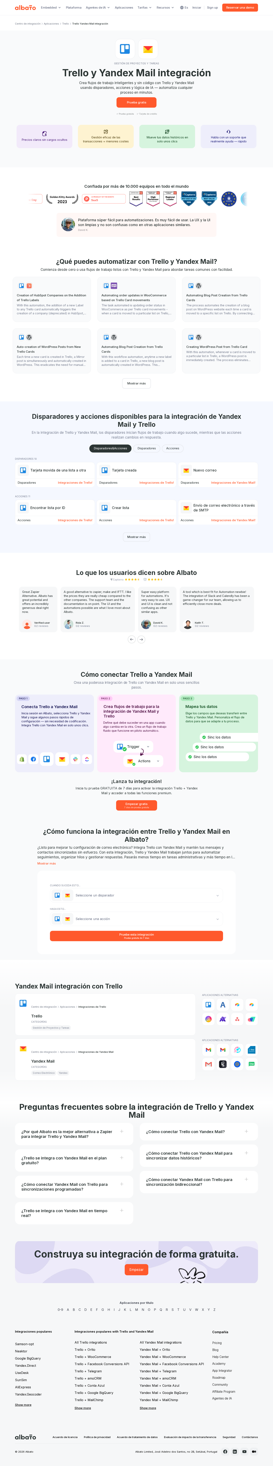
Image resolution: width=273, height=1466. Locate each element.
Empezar (136, 1270)
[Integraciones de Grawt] (223, 1064)
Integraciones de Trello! (75, 482)
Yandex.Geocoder (28, 1394)
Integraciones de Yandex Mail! (233, 482)
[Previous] (132, 639)
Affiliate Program (223, 1392)
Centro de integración (28, 23)
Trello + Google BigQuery (94, 1393)
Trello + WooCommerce (93, 1357)
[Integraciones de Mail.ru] (237, 1064)
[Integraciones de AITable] (208, 1019)
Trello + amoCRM (88, 1378)
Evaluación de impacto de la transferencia (190, 1437)
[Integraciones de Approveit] (223, 1019)
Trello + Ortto (85, 1350)
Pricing (217, 1343)
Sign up (212, 7)
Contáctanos (250, 1437)
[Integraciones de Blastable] (237, 1050)
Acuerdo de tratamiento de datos (137, 1437)
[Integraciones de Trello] (208, 1004)
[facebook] (225, 1452)
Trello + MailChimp (89, 1400)
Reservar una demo (240, 7)
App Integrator (222, 1371)
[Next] (141, 639)
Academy (219, 1364)
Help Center (220, 1357)
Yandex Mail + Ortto (155, 1350)
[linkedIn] (235, 1452)
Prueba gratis (136, 102)
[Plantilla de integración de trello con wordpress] (221, 299)
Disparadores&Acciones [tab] (110, 448)
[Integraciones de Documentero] (251, 1050)
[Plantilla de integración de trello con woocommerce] (136, 299)
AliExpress (23, 1387)
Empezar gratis (136, 805)
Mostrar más (136, 383)
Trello (65, 23)
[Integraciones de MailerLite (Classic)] (251, 1064)
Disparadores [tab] (146, 448)
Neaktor (21, 1351)
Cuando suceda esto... (65, 885)
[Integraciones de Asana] (237, 1019)
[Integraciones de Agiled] (223, 1004)
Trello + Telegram (88, 1371)
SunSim (21, 1380)
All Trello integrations (91, 1342)
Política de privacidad (97, 1437)
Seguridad (229, 1437)
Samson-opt (24, 1344)
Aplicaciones (124, 7)
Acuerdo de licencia (65, 1437)
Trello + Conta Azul (90, 1386)
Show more (23, 1405)
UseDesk (22, 1373)
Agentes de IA (222, 1398)
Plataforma (74, 7)
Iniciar (196, 7)
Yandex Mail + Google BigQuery (164, 1393)
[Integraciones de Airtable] (237, 1004)
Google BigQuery (28, 1358)
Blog (215, 1350)
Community (220, 1385)
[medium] (254, 1452)
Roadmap (218, 1378)
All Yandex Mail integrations (161, 1342)
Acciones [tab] (172, 448)
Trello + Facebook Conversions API (102, 1364)
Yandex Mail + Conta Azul (159, 1386)
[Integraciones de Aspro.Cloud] (251, 1019)
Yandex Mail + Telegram (158, 1371)
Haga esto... (58, 908)
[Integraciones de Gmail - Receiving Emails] (223, 1050)
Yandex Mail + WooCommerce (163, 1357)
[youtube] (244, 1452)
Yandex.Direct (25, 1366)
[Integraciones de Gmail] (208, 1050)
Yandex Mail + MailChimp (159, 1400)
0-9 (60, 1310)
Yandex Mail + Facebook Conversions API (172, 1364)
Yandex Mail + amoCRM (158, 1378)
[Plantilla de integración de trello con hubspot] (52, 299)
